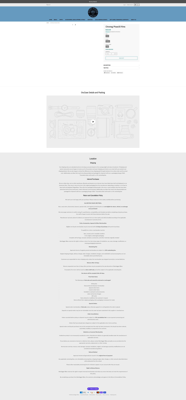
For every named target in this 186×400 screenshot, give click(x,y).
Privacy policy (98, 394)
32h (107, 46)
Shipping (108, 31)
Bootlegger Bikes (75, 394)
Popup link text (109, 49)
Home (47, 22)
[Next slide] (75, 24)
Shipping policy (113, 394)
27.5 (107, 36)
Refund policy (92, 394)
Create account (130, 4)
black (107, 41)
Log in (124, 4)
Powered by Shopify (84, 394)
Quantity (108, 51)
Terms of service (106, 394)
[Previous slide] (73, 24)
